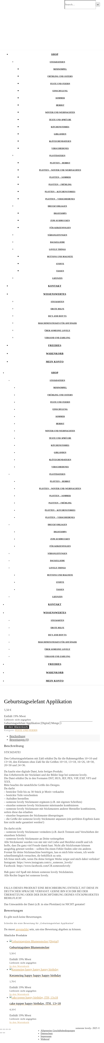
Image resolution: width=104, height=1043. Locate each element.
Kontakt (54, 286)
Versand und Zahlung (57, 338)
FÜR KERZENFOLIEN (60, 228)
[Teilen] (7, 1029)
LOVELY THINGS (57, 249)
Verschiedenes (60, 148)
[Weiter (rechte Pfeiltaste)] (4, 1032)
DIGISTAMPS (60, 213)
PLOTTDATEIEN (57, 156)
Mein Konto (55, 361)
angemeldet (22, 929)
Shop (54, 54)
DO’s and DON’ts (57, 316)
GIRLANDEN (60, 134)
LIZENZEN (57, 278)
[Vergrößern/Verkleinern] (1, 1029)
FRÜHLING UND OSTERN (60, 76)
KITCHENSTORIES (60, 127)
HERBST (60, 105)
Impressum (46, 1036)
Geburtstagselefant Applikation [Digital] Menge (31, 723)
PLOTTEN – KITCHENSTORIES (60, 192)
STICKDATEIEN (57, 62)
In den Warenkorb (16, 727)
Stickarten (57, 302)
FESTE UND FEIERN (60, 84)
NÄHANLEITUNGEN (57, 235)
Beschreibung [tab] (17, 736)
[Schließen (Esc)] (10, 1029)
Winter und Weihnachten (60, 112)
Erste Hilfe (57, 309)
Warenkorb (55, 353)
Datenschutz (47, 1033)
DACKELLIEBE (57, 242)
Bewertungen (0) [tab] (19, 739)
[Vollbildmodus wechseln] (4, 1029)
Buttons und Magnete (60, 257)
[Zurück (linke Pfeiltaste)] (1, 1032)
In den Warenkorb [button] (19, 966)
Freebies (54, 345)
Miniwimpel (60, 69)
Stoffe (60, 264)
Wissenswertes (54, 294)
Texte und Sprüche (60, 120)
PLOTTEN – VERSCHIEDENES (60, 199)
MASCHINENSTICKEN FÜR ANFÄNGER (57, 323)
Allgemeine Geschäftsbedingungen (58, 1030)
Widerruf (45, 1039)
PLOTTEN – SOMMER (60, 177)
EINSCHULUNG (60, 91)
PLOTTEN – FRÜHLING (60, 184)
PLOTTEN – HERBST (60, 163)
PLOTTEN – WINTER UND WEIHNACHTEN (60, 170)
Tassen (60, 271)
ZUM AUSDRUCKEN (60, 221)
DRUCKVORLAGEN (57, 206)
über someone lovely (57, 331)
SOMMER (60, 98)
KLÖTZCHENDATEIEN (60, 141)
